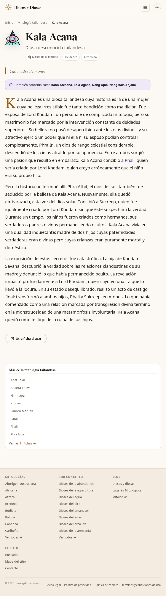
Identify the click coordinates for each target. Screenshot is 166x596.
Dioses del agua (70, 497)
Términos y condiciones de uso (141, 585)
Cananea (11, 524)
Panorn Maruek (22, 411)
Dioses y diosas (123, 484)
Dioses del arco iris (72, 524)
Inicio (9, 22)
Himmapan (19, 395)
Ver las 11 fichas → (22, 443)
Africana (11, 490)
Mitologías (120, 497)
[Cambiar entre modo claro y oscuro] (157, 7)
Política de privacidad (77, 585)
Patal (14, 419)
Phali (129, 160)
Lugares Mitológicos (127, 490)
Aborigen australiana (20, 484)
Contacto (11, 568)
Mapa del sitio (15, 561)
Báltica (10, 517)
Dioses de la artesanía (75, 531)
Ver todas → (13, 537)
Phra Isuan (18, 434)
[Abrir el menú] (145, 7)
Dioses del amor (70, 517)
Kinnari (16, 403)
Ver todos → (67, 537)
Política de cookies (106, 585)
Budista (10, 510)
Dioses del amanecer (74, 510)
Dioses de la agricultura (76, 490)
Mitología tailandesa (32, 22)
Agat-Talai (18, 380)
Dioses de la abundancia (76, 484)
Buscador (12, 555)
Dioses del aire (69, 504)
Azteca (10, 497)
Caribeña (11, 531)
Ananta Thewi (20, 388)
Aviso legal (54, 585)
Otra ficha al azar (28, 338)
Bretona (11, 504)
